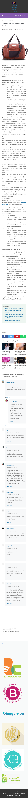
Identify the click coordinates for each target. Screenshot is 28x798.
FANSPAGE (14, 11)
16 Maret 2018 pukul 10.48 (12, 385)
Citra (7, 511)
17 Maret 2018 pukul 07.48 (12, 586)
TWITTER (14, 9)
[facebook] (5, 336)
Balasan (8, 397)
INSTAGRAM (14, 5)
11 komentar (20, 29)
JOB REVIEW (18, 795)
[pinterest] (17, 336)
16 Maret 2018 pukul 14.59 (12, 494)
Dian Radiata (9, 492)
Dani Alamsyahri (10, 528)
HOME (7, 791)
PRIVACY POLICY (7, 793)
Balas (7, 393)
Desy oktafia (9, 546)
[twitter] (11, 336)
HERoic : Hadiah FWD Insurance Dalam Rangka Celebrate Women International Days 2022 (14, 316)
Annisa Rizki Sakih (14, 401)
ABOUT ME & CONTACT (15, 791)
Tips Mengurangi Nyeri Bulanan (12, 320)
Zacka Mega (9, 447)
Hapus (10, 393)
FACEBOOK (14, 7)
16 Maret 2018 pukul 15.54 (12, 513)
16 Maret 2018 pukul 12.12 (12, 467)
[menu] (2, 15)
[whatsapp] (23, 336)
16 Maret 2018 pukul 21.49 (12, 548)
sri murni (8, 583)
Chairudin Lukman (10, 382)
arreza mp (8, 565)
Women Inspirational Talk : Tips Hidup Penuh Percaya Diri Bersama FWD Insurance (14, 310)
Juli (7, 430)
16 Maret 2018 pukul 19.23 (16, 404)
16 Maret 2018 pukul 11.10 (12, 432)
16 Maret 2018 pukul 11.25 (12, 450)
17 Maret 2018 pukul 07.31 (12, 567)
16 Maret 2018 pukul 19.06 (12, 531)
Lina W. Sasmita (10, 465)
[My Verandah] (14, 3)
